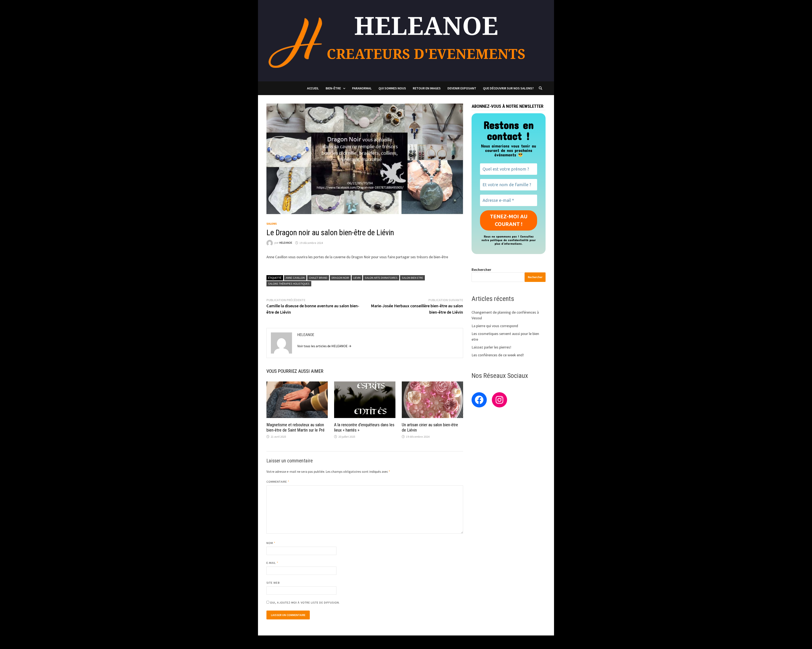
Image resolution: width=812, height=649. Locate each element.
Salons (271, 223)
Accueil (313, 88)
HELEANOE (285, 243)
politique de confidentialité (509, 240)
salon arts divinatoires (381, 278)
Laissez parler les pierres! (491, 347)
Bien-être (333, 88)
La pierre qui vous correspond (495, 325)
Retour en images (427, 88)
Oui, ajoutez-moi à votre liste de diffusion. (304, 602)
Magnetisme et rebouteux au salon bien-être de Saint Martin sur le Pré (295, 427)
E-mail (272, 563)
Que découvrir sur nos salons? (508, 88)
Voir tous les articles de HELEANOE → (324, 346)
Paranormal (362, 88)
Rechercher (481, 269)
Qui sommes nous (392, 88)
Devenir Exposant (461, 88)
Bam (353, 642)
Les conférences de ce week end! (498, 355)
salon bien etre (412, 278)
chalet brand (318, 278)
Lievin (357, 278)
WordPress (337, 642)
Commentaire (277, 482)
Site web (273, 583)
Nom (270, 543)
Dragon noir (340, 278)
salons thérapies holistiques (289, 284)
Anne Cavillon (295, 278)
